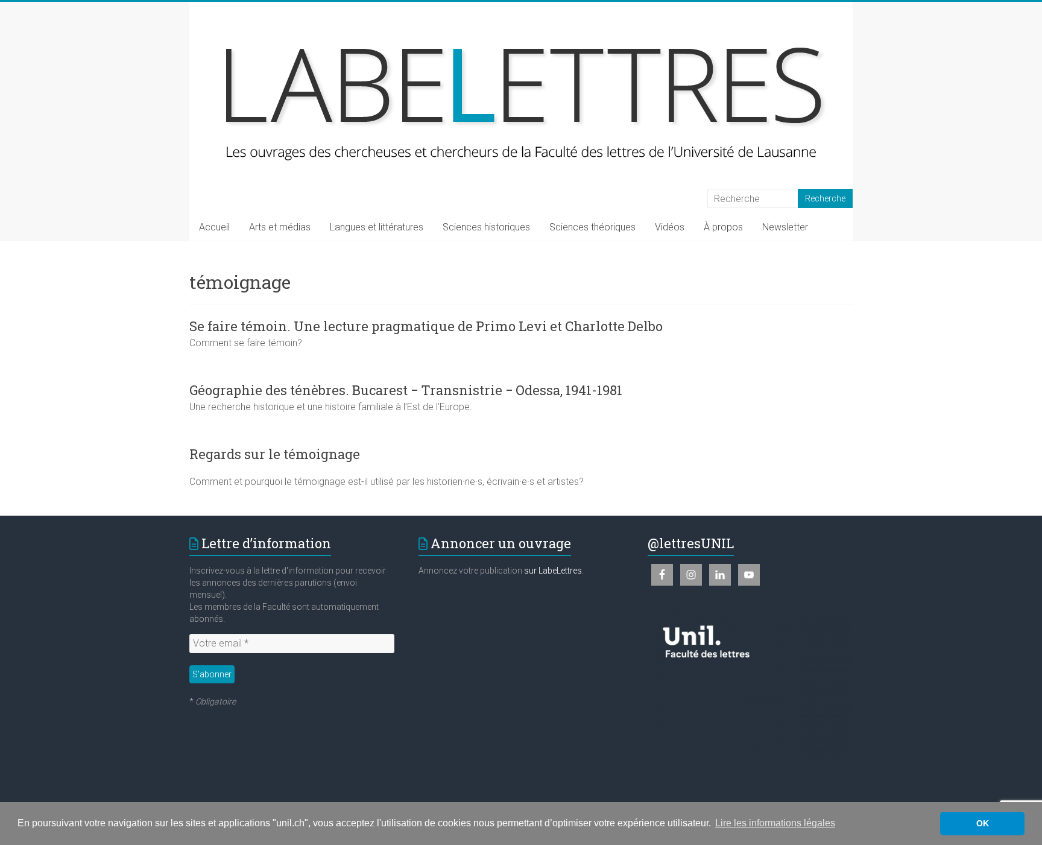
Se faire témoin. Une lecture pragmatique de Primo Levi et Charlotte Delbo (426, 326)
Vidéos (669, 227)
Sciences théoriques (592, 227)
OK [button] (982, 823)
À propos (723, 227)
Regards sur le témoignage (274, 454)
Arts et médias (280, 227)
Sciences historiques (486, 227)
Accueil (214, 227)
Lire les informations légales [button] (775, 823)
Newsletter (785, 227)
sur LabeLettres (553, 570)
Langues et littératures (376, 227)
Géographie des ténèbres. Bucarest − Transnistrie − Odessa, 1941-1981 (405, 390)
